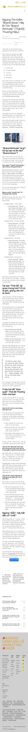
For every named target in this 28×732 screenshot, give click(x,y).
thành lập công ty (7, 718)
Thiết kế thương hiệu (16, 713)
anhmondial (22, 36)
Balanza (9, 701)
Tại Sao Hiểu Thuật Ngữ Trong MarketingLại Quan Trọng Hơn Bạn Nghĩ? (10, 617)
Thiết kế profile (20, 715)
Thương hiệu (6, 463)
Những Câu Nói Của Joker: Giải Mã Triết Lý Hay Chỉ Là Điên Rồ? (11, 624)
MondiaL (6, 706)
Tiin (14, 701)
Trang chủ (13, 661)
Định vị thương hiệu (8, 715)
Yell (11, 703)
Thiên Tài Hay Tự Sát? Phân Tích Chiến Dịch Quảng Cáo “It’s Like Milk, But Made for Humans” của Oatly (19, 578)
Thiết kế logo (12, 720)
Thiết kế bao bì (8, 716)
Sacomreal (17, 716)
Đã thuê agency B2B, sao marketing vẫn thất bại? (9, 601)
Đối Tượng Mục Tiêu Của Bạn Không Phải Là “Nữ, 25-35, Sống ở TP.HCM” (6, 579)
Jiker (4, 701)
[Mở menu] (25, 11)
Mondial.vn (12, 729)
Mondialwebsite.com (18, 704)
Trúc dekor (9, 711)
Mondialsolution (19, 703)
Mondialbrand (6, 704)
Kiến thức (5, 38)
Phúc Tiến (17, 711)
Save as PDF (15, 559)
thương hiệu (12, 553)
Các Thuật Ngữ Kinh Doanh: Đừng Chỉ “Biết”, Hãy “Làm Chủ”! (10, 609)
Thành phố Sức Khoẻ (8, 709)
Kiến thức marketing (14, 38)
